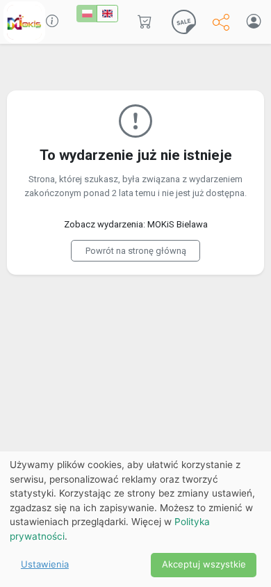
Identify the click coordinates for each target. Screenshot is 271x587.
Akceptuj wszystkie (204, 564)
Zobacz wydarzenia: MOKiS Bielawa (136, 224)
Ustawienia (45, 564)
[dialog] (135, 519)
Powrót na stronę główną (135, 251)
